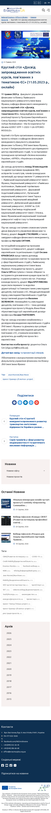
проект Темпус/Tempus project (16, 604)
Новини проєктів (14, 476)
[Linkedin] (25, 402)
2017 (9, 687)
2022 (9, 657)
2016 (9, 693)
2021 (9, 663)
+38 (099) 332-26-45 (11, 745)
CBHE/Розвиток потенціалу (15, 557)
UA (45, 2)
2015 (9, 699)
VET (6, 590)
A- (35, 3)
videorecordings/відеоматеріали (28, 590)
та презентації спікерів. (22, 353)
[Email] (36, 402)
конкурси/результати (13, 599)
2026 (9, 633)
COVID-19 (37, 557)
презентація (33, 599)
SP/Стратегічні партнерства (15, 585)
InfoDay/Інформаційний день (27, 571)
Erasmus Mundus (11, 566)
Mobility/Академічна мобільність (18, 580)
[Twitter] (20, 402)
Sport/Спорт (38, 585)
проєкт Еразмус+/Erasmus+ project (18, 379)
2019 (9, 675)
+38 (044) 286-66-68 (11, 748)
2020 (9, 669)
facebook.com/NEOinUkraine (16, 741)
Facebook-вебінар (31, 566)
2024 (9, 645)
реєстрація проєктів (12, 613)
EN (49, 2)
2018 (9, 681)
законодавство (29, 594)
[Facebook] (14, 402)
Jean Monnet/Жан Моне (18, 375)
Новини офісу (13, 471)
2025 (9, 639)
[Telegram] (31, 402)
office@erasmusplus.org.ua (15, 752)
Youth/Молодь (10, 594)
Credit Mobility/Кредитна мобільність (20, 561)
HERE (6, 571)
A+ (39, 3)
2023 (9, 651)
